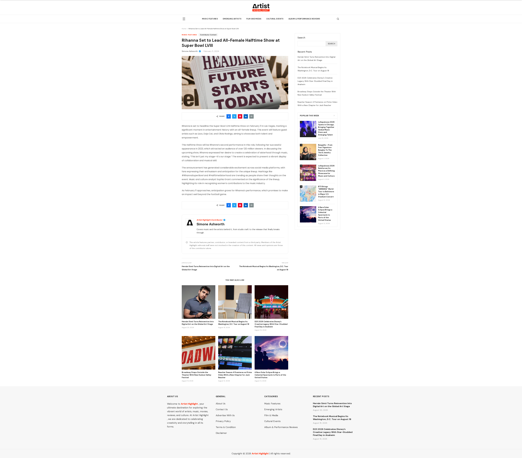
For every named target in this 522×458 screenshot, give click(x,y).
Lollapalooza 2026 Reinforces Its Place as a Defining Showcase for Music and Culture (326, 171)
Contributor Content (208, 35)
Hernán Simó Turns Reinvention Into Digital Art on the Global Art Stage (198, 322)
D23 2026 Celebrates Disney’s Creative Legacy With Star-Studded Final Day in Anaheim (271, 324)
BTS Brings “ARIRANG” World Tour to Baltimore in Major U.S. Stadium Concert (326, 191)
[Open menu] (184, 19)
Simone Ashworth (190, 51)
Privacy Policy (223, 421)
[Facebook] (228, 116)
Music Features (210, 19)
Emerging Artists (232, 19)
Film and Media (253, 19)
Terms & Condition (226, 427)
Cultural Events (275, 19)
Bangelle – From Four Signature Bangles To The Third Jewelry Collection (325, 150)
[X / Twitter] (234, 116)
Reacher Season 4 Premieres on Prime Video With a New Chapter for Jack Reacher (235, 375)
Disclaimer (221, 433)
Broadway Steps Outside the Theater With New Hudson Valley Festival (196, 375)
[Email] (251, 116)
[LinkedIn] (246, 116)
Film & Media (271, 415)
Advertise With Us (225, 415)
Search (331, 44)
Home (184, 29)
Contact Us (222, 409)
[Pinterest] (240, 116)
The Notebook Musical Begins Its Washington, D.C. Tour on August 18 (233, 322)
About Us (220, 403)
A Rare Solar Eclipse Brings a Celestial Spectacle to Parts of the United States (270, 375)
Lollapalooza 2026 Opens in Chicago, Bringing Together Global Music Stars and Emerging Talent (326, 128)
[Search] (338, 19)
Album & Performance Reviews (304, 19)
